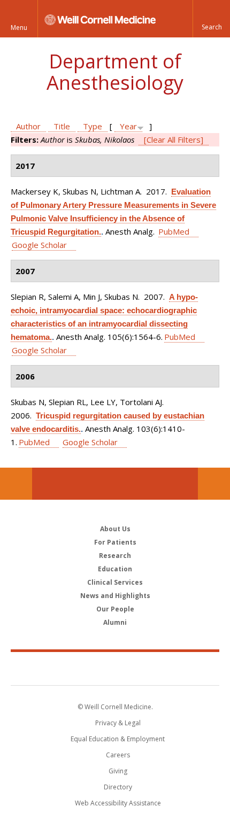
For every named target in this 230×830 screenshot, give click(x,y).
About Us (115, 528)
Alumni (115, 622)
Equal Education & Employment (118, 738)
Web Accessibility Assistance (118, 803)
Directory (118, 787)
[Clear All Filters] (173, 139)
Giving (118, 770)
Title (61, 126)
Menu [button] (19, 27)
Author (28, 126)
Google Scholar (39, 244)
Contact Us (214, 484)
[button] (211, 18)
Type (92, 126)
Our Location (16, 484)
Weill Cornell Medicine (115, 668)
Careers (118, 754)
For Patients (115, 542)
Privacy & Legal (118, 722)
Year (128, 126)
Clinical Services (115, 582)
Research (115, 555)
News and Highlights (115, 595)
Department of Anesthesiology (115, 72)
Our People (115, 609)
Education (115, 568)
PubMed (173, 231)
